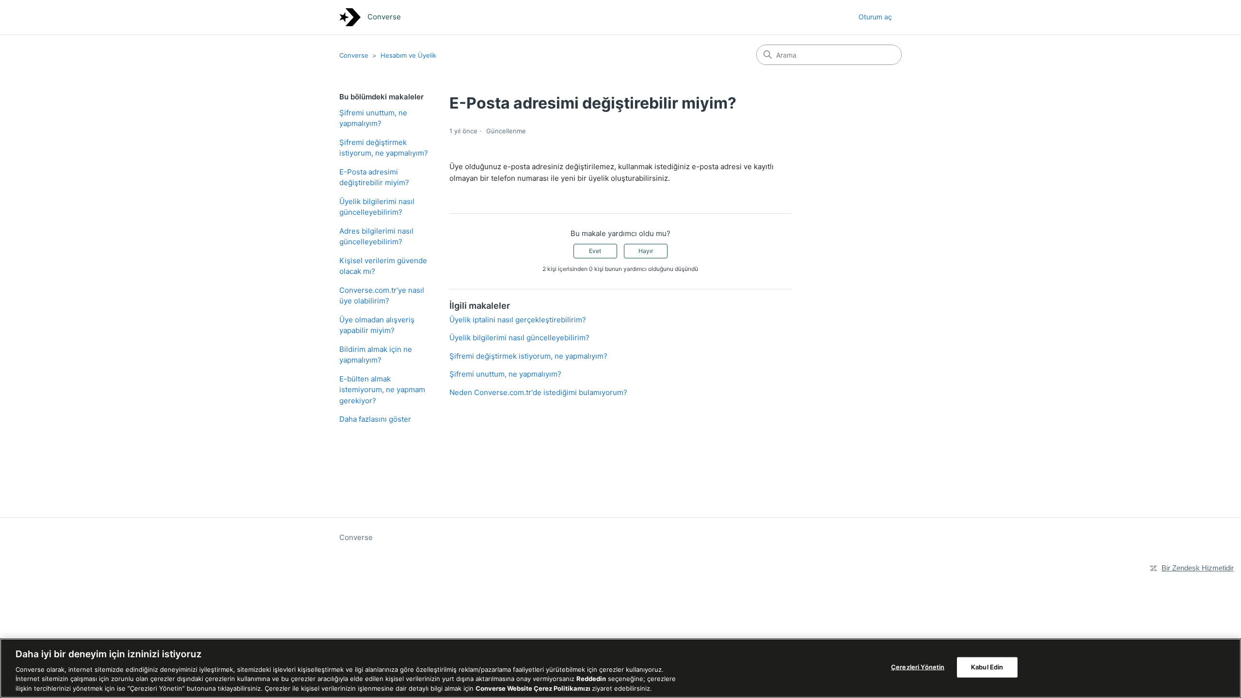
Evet (595, 250)
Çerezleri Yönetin (917, 667)
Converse (353, 55)
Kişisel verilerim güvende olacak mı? (383, 266)
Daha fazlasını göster (375, 419)
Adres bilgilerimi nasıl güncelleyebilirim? (376, 236)
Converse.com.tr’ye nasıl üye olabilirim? (381, 296)
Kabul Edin (987, 667)
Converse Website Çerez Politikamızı (534, 688)
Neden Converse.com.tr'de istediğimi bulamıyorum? (538, 392)
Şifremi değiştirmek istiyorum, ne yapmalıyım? (383, 148)
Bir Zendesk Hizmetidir (1197, 568)
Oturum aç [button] (875, 17)
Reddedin (591, 678)
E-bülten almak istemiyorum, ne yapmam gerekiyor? (382, 389)
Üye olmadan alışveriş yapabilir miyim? (376, 325)
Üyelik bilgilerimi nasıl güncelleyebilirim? (376, 207)
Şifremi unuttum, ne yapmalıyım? (373, 118)
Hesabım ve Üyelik (408, 55)
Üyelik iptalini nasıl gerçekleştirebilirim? (517, 319)
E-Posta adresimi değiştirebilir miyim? (374, 177)
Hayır (645, 250)
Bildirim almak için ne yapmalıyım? (375, 355)
